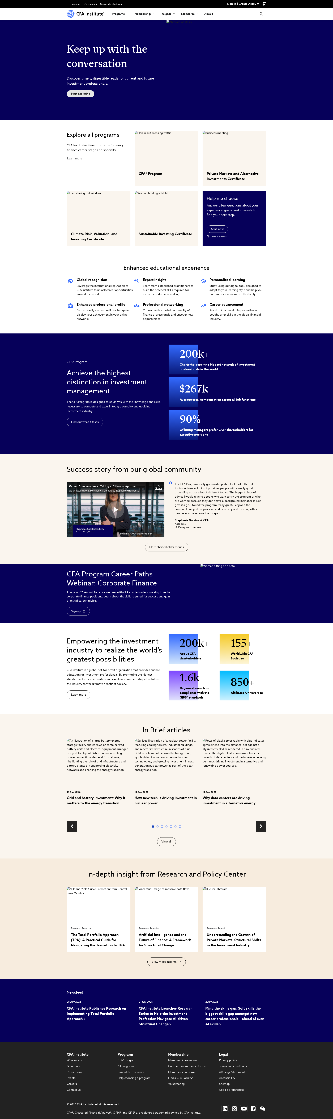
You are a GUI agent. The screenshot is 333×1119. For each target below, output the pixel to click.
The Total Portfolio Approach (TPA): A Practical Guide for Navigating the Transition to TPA (98, 939)
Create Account (249, 3)
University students (111, 4)
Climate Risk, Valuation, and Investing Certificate (94, 236)
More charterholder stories (166, 547)
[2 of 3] (158, 826)
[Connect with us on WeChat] (262, 1108)
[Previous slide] (72, 826)
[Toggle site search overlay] (261, 14)
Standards (188, 14)
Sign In (231, 3)
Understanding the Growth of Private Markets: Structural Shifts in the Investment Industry (234, 939)
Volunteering (176, 1084)
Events (71, 1078)
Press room (74, 1072)
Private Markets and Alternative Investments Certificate (233, 176)
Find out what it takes (85, 422)
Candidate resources (131, 1072)
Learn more (74, 158)
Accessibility (227, 1078)
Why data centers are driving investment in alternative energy (229, 800)
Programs (118, 14)
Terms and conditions (233, 1066)
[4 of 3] (167, 826)
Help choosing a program (134, 1078)
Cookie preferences (231, 1090)
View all (166, 841)
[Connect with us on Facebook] (253, 1108)
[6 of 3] (176, 826)
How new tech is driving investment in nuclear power (166, 800)
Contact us (74, 1090)
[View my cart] (264, 4)
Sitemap (224, 1084)
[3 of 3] (162, 826)
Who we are (74, 1060)
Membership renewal (181, 1072)
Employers (74, 4)
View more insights (165, 963)
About (208, 14)
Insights (166, 14)
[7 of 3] (180, 826)
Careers (72, 1084)
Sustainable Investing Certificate (165, 234)
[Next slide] (261, 826)
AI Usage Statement (232, 1072)
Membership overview (182, 1060)
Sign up (76, 611)
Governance (74, 1066)
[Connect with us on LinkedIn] (225, 1108)
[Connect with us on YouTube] (243, 1108)
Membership (142, 14)
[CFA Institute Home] (86, 14)
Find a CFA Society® (180, 1078)
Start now (217, 229)
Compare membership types (187, 1066)
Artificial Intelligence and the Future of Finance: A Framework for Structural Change (165, 939)
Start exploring (80, 94)
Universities (90, 4)
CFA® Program (150, 173)
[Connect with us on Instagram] (234, 1108)
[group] (99, 778)
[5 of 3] (171, 826)
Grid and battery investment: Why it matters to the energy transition (96, 800)
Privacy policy (228, 1060)
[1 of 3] (153, 826)
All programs (126, 1066)
